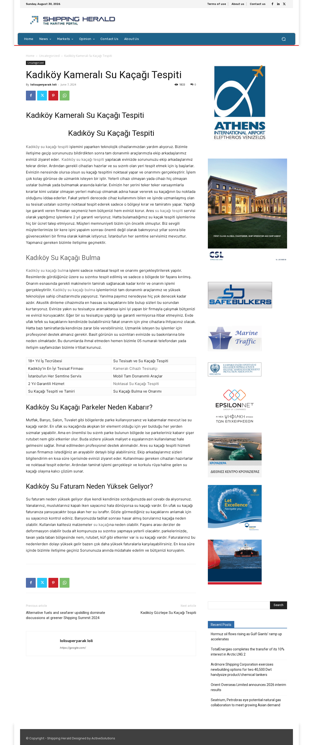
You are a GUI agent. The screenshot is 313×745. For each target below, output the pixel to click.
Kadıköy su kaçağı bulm (46, 270)
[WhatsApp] (64, 95)
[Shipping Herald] (73, 20)
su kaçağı (101, 524)
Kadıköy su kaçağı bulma (74, 289)
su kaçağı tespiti (169, 210)
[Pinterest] (53, 95)
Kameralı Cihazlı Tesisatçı (135, 368)
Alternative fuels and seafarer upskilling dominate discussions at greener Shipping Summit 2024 (65, 615)
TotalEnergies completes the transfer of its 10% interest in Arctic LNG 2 (247, 651)
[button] (283, 39)
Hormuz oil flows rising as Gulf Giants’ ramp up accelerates (246, 636)
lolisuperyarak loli (43, 84)
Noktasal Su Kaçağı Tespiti (136, 383)
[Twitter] (284, 4)
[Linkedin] (278, 4)
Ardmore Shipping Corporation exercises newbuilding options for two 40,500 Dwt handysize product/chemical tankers (242, 669)
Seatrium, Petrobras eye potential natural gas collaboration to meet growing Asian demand (246, 702)
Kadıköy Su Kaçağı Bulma (63, 258)
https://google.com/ (73, 647)
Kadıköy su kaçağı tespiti (47, 146)
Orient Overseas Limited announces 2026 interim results (248, 687)
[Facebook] (272, 4)
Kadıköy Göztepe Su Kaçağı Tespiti (168, 612)
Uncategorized (49, 56)
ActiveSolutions (103, 738)
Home (30, 56)
